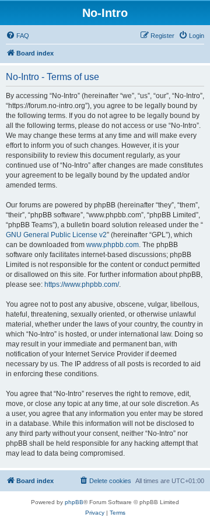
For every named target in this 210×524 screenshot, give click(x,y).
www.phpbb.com (112, 245)
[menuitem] (17, 36)
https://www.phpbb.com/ (81, 284)
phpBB (74, 502)
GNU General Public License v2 (56, 235)
